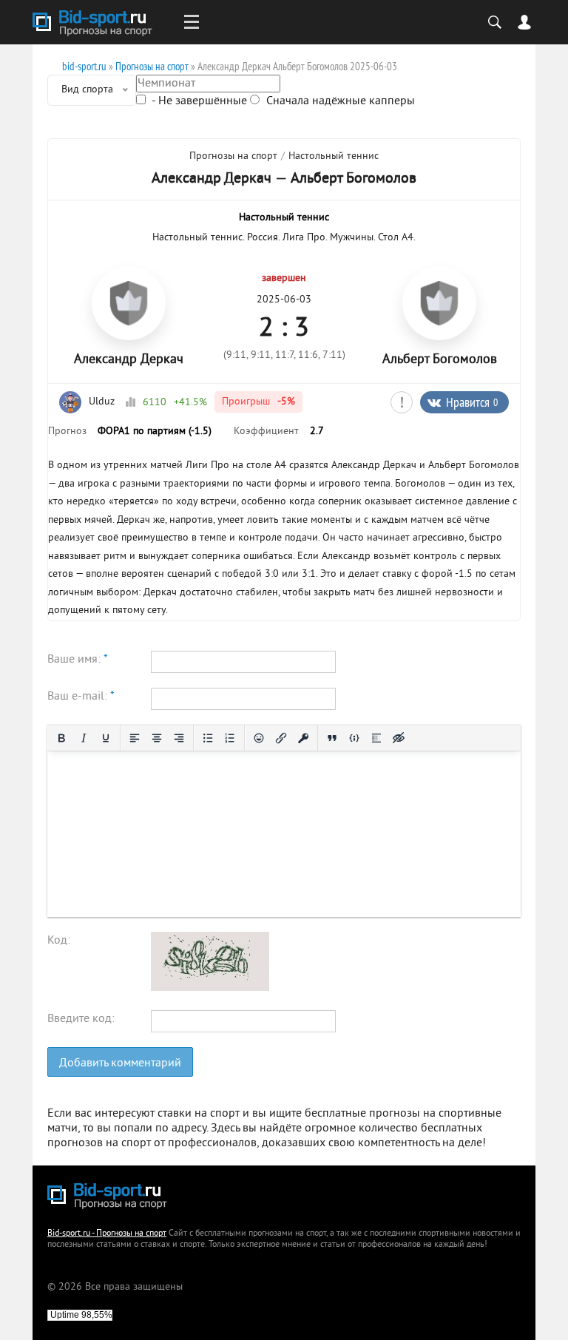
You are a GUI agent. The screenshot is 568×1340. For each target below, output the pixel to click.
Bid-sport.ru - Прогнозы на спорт (106, 1233)
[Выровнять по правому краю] (179, 738)
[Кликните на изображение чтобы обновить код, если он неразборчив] (210, 988)
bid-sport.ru (84, 66)
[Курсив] (83, 738)
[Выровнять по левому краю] (135, 738)
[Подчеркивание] (106, 738)
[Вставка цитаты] (332, 738)
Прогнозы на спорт (152, 66)
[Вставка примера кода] (354, 738)
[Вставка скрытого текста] (399, 738)
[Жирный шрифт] (61, 738)
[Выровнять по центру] (157, 738)
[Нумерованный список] (230, 738)
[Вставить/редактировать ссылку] (281, 738)
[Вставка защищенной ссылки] (303, 738)
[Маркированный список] (208, 738)
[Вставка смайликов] (259, 738)
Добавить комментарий (120, 1063)
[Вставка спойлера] (376, 738)
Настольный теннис (333, 156)
